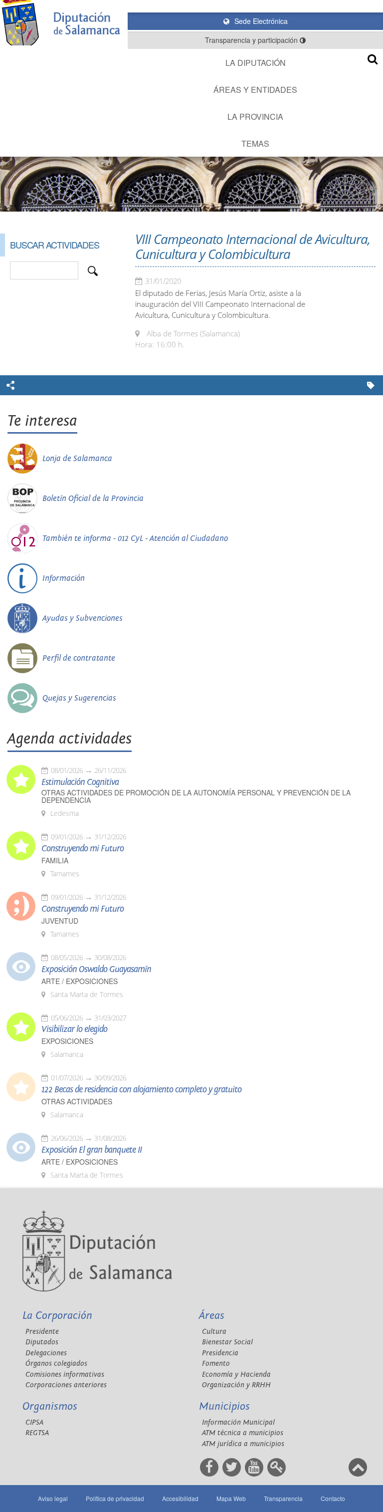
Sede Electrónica (260, 21)
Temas (255, 143)
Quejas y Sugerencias (79, 698)
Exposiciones (67, 1041)
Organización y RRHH (236, 1385)
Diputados (41, 1342)
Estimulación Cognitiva (80, 782)
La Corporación (57, 1315)
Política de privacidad (115, 1498)
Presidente (42, 1331)
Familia (54, 860)
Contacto (333, 1498)
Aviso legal (53, 1498)
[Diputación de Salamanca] (64, 22)
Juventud (59, 921)
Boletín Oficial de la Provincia (93, 498)
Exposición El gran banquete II (91, 1150)
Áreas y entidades (255, 89)
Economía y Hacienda (236, 1374)
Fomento (216, 1363)
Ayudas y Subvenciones (82, 618)
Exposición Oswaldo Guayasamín (96, 970)
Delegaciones (46, 1353)
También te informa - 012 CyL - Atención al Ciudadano (135, 538)
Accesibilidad (180, 1498)
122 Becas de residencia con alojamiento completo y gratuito (141, 1090)
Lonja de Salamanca (77, 458)
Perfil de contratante (78, 658)
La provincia (255, 116)
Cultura (214, 1331)
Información (63, 578)
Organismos (49, 1406)
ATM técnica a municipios (242, 1433)
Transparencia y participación (252, 40)
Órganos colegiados (56, 1363)
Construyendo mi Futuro (82, 849)
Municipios (224, 1406)
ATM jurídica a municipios (243, 1444)
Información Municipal (238, 1422)
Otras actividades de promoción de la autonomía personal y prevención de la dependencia (196, 796)
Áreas (211, 1315)
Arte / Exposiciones (79, 981)
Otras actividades (76, 1101)
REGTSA (37, 1433)
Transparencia (283, 1498)
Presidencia (220, 1353)
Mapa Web (231, 1498)
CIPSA (34, 1422)
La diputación (255, 62)
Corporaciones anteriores (66, 1385)
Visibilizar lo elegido (74, 1029)
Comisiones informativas (64, 1374)
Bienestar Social (227, 1342)
